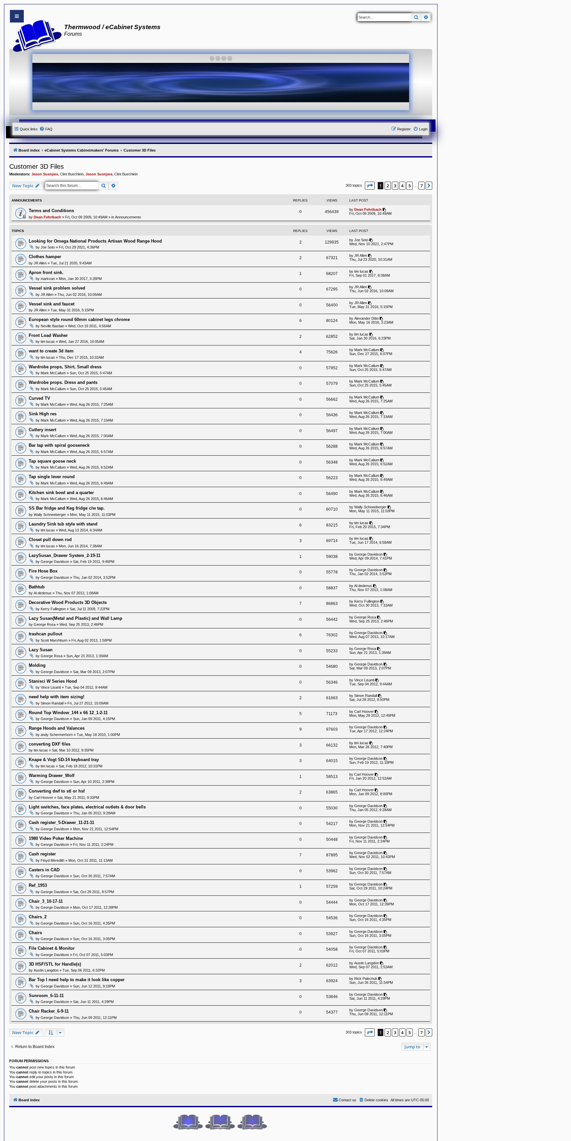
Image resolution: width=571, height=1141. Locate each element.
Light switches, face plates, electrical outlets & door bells (87, 806)
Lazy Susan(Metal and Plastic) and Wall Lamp (75, 618)
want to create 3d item (51, 350)
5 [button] (409, 186)
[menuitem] (46, 129)
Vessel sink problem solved (57, 288)
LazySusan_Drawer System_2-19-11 (64, 555)
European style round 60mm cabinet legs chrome (79, 319)
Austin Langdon (46, 970)
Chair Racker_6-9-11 (49, 1011)
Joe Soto (48, 247)
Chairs (35, 932)
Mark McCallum (366, 350)
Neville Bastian (52, 326)
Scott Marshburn (54, 640)
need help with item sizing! (56, 696)
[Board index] (35, 35)
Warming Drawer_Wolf (51, 775)
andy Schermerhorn (57, 735)
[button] (370, 186)
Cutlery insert (42, 429)
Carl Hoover (364, 711)
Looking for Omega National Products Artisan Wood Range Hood (95, 241)
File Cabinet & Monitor (52, 948)
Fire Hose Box (43, 571)
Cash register (42, 853)
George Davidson (55, 562)
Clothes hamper (45, 256)
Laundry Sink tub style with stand (63, 524)
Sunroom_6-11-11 (46, 995)
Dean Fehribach (47, 217)
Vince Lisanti (51, 687)
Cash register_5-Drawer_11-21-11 (61, 822)
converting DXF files (49, 744)
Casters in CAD (44, 869)
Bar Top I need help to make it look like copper (77, 979)
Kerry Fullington (53, 609)
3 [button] (395, 186)
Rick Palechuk (365, 979)
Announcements (128, 217)
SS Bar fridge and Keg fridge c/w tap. (67, 508)
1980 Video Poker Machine (56, 838)
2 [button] (388, 186)
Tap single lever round (52, 476)
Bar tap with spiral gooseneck (59, 445)
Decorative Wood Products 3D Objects (68, 602)
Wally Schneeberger (50, 515)
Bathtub (37, 586)
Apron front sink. (46, 272)
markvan (48, 279)
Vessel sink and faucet (51, 303)
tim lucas (361, 271)
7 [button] (421, 186)
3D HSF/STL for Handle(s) (55, 964)
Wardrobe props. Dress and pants (63, 382)
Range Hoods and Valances (57, 728)
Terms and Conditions (51, 210)
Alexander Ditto (366, 318)
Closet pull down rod (50, 539)
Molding (37, 665)
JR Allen (40, 263)
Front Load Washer (48, 335)
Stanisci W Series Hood (53, 681)
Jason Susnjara (44, 174)
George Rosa (45, 624)
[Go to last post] (385, 209)
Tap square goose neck (52, 461)
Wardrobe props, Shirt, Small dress (65, 366)
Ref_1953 (38, 885)
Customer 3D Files (36, 166)
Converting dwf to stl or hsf (57, 791)
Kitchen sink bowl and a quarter (61, 492)
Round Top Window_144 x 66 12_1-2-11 (68, 712)
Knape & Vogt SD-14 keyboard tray (64, 759)
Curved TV (39, 398)
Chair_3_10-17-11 (46, 901)
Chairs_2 (38, 916)
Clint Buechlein (72, 174)
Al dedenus (43, 593)
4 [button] (402, 186)
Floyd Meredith (52, 860)
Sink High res (43, 413)
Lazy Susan (41, 649)
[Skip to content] (17, 16)
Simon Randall (52, 703)
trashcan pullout (45, 633)
